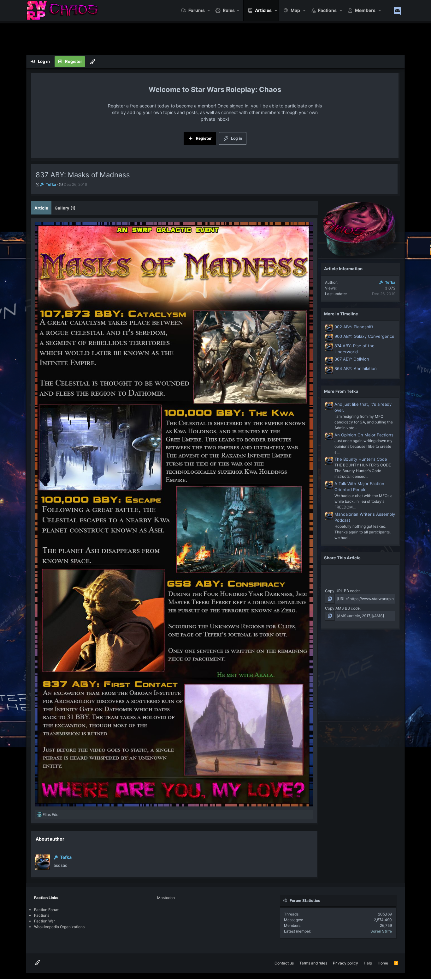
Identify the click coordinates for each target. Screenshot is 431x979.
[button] (209, 10)
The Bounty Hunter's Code (360, 459)
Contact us (284, 963)
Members (365, 10)
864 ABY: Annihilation (355, 368)
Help (368, 963)
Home (383, 963)
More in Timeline (341, 313)
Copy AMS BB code (342, 608)
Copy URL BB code (342, 590)
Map (295, 10)
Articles (263, 10)
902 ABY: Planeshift (353, 326)
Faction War (44, 921)
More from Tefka (341, 391)
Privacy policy (345, 963)
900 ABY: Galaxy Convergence (364, 336)
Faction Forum (46, 909)
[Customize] (92, 61)
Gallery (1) (65, 207)
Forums (196, 10)
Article (41, 207)
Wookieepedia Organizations (59, 926)
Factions (327, 10)
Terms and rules (313, 963)
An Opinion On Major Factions (363, 434)
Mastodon (166, 897)
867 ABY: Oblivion (351, 359)
